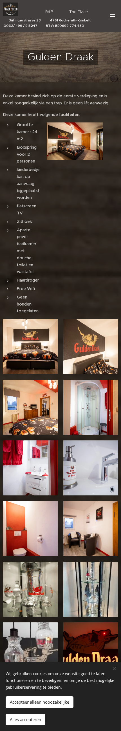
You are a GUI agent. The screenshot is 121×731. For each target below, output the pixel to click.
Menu (112, 16)
